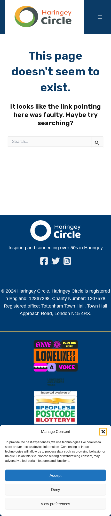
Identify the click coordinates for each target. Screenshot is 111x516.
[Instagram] (67, 261)
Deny (55, 489)
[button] (103, 431)
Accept (55, 475)
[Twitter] (55, 261)
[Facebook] (44, 261)
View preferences (55, 504)
